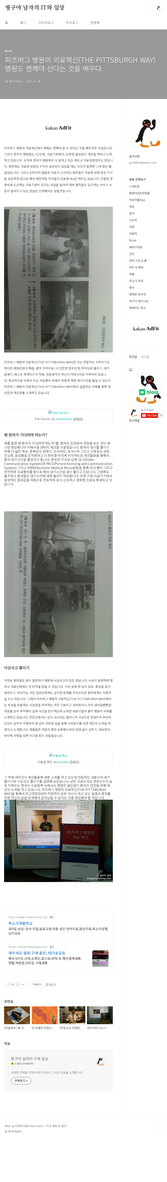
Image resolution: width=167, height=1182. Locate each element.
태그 (23, 22)
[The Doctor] (58, 412)
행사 (131, 287)
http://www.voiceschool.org (27, 917)
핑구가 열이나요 (138, 301)
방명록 (95, 22)
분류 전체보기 (137, 179)
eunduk (63, 762)
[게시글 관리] (22, 985)
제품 (131, 274)
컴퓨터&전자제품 (139, 193)
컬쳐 (131, 213)
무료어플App (137, 200)
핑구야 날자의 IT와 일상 (35, 8)
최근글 (133, 357)
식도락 (133, 220)
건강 (131, 254)
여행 (131, 227)
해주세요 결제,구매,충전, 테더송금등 (36, 952)
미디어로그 (46, 22)
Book (132, 240)
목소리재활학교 (20, 923)
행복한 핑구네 (137, 294)
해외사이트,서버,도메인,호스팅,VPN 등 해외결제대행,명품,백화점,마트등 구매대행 (44, 960)
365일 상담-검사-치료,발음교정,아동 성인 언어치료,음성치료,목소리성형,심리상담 (58, 930)
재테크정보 (135, 247)
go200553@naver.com (143, 162)
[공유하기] (17, 985)
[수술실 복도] (58, 755)
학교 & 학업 (136, 281)
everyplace (64, 418)
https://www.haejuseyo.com (27, 947)
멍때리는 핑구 (137, 308)
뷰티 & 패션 (136, 267)
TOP (159, 1127)
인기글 (145, 357)
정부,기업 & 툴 (138, 260)
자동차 (133, 233)
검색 (149, 8)
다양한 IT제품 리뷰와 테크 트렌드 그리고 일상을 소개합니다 (46, 1072)
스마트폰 (134, 186)
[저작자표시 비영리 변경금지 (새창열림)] (50, 984)
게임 (131, 206)
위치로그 (72, 22)
